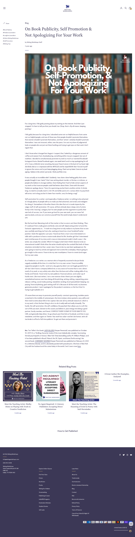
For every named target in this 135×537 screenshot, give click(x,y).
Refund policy (76, 503)
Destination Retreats (45, 503)
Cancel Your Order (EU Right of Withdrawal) (80, 514)
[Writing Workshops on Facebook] (120, 455)
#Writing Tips (7, 44)
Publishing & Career (44, 496)
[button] (130, 8)
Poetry (41, 485)
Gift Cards (42, 510)
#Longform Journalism (9, 35)
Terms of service (77, 510)
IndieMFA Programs (44, 499)
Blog (27, 23)
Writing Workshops (12, 454)
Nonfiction (42, 481)
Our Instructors (76, 481)
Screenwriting (43, 492)
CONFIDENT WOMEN (42, 341)
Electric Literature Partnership (80, 485)
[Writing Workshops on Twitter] (124, 455)
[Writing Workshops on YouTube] (131, 455)
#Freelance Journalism (9, 32)
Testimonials (75, 478)
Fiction (41, 478)
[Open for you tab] (130, 531)
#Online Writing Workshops (11, 38)
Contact (74, 492)
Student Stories (43, 506)
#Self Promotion (8, 41)
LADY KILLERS (49, 330)
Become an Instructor (78, 499)
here (79, 346)
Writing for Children (44, 488)
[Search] (126, 8)
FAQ (73, 496)
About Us (74, 474)
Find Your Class (43, 474)
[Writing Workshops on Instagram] (127, 455)
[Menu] (4, 8)
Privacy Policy (76, 506)
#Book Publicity (7, 30)
